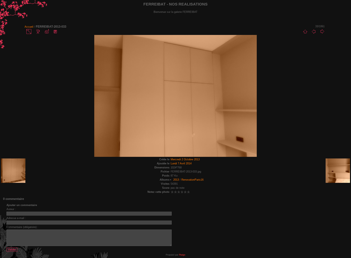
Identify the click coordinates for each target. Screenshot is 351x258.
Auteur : (11, 209)
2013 (176, 179)
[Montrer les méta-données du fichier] (46, 31)
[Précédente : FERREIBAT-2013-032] (313, 31)
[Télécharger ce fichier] (55, 31)
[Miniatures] (305, 31)
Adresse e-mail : (16, 218)
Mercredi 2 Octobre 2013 (185, 159)
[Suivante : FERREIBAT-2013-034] (322, 31)
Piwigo (182, 255)
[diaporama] (38, 31)
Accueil (29, 26)
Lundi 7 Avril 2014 (181, 163)
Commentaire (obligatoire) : (22, 227)
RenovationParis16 (192, 179)
